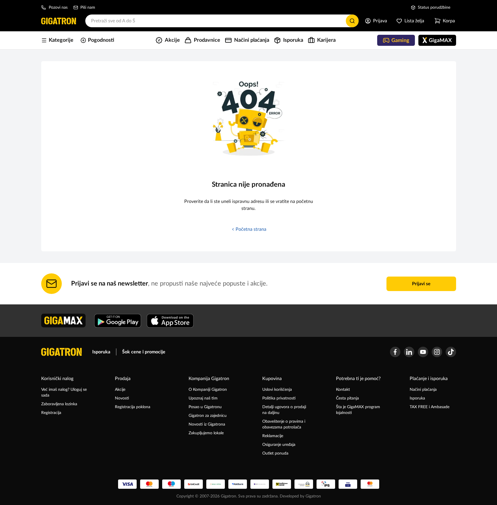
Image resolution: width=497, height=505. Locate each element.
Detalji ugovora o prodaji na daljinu (284, 410)
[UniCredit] (193, 484)
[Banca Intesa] (215, 484)
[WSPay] (303, 484)
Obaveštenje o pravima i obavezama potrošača (283, 424)
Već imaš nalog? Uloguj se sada (64, 392)
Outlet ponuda (275, 453)
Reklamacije (272, 436)
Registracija (51, 413)
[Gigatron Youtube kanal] (423, 352)
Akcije (120, 390)
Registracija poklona (132, 407)
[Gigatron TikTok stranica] (451, 352)
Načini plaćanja (423, 390)
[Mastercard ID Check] (370, 484)
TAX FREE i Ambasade (429, 407)
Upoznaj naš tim (203, 398)
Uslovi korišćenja (277, 390)
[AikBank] (237, 484)
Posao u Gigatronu (205, 407)
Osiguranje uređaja (278, 445)
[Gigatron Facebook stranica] (395, 352)
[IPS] (326, 484)
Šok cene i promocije (143, 352)
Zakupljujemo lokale (206, 433)
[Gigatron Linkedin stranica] (409, 352)
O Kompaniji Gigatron (208, 390)
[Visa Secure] (348, 484)
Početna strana (251, 229)
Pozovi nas (58, 8)
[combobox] (222, 20)
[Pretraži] (352, 20)
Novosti (122, 398)
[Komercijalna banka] (259, 484)
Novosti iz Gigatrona (207, 424)
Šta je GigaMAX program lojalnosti (358, 410)
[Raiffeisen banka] (281, 484)
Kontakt (343, 390)
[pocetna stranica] (61, 352)
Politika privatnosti (279, 398)
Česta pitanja (347, 398)
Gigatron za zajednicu (208, 416)
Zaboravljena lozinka (59, 404)
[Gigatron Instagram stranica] (437, 352)
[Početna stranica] (58, 20)
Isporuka (101, 352)
